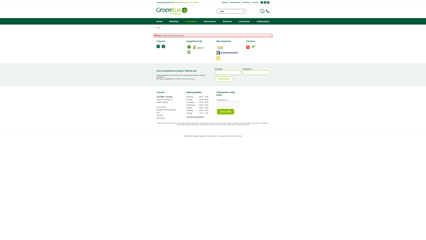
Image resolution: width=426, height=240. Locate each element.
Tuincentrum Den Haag (242, 124)
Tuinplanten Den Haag (238, 123)
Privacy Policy (237, 136)
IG (163, 46)
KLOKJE (262, 11)
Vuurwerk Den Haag (220, 124)
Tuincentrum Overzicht (225, 136)
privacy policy (190, 79)
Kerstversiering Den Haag (195, 124)
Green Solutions (211, 136)
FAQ (157, 112)
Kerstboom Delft (184, 124)
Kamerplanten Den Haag (251, 123)
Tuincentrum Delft (215, 123)
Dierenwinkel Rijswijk (185, 123)
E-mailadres (247, 69)
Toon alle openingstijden (195, 117)
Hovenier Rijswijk (204, 123)
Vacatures (159, 115)
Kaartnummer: (222, 100)
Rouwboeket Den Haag (173, 123)
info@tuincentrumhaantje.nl (166, 110)
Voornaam (218, 69)
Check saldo (225, 111)
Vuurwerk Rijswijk (231, 124)
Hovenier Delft (195, 123)
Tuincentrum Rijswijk (226, 123)
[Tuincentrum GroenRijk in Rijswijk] (172, 11)
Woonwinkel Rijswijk (208, 124)
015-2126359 (193, 2)
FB (158, 46)
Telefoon (268, 11)
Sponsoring (160, 118)
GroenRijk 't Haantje (164, 97)
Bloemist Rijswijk (161, 123)
